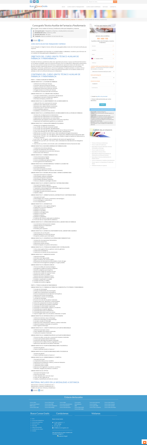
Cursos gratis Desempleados (78, 403)
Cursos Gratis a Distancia (95, 407)
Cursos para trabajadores (38, 420)
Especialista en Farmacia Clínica (99, 151)
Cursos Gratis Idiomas (65, 405)
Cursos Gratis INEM (49, 404)
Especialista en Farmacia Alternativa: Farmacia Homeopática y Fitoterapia (102, 147)
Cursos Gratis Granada (110, 404)
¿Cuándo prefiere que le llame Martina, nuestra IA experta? (102, 67)
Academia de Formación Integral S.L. (62, 433)
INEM (76, 405)
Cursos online (33, 402)
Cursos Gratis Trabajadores (51, 405)
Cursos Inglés (63, 402)
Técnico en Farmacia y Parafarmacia (100, 143)
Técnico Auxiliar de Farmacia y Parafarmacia (96, 19)
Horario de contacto (95, 81)
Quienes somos (35, 424)
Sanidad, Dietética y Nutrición (68, 19)
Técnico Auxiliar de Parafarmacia (99, 144)
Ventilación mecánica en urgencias (99, 165)
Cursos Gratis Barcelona (65, 407)
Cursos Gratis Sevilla (79, 407)
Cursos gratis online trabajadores (50, 19)
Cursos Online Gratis (49, 402)
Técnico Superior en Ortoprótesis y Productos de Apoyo (102, 163)
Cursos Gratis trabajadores (75, 6)
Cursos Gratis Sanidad (109, 405)
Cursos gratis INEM (94, 405)
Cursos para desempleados (66, 404)
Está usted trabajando (96, 75)
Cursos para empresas (95, 402)
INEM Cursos (32, 405)
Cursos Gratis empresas (93, 6)
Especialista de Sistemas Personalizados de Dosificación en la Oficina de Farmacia (101, 154)
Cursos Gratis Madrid (34, 404)
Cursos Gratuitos (93, 404)
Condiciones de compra (37, 429)
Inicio (63, 6)
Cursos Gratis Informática (110, 407)
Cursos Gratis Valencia (109, 402)
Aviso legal (34, 425)
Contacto (113, 6)
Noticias (105, 6)
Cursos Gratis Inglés (79, 409)
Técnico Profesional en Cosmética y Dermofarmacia (103, 160)
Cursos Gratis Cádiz (34, 407)
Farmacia (80, 19)
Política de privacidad (37, 427)
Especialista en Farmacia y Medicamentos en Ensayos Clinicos (101, 157)
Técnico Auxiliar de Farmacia (98, 150)
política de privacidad (102, 96)
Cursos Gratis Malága (49, 407)
